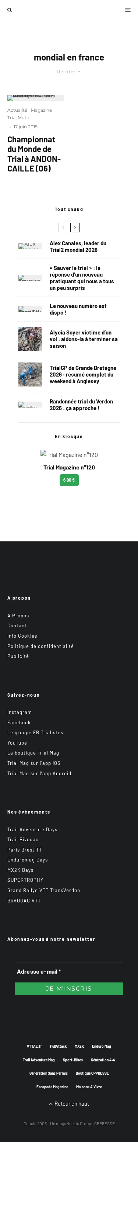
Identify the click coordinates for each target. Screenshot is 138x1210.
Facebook (19, 722)
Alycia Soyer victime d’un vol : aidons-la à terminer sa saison (84, 339)
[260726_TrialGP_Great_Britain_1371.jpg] (30, 339)
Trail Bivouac (23, 839)
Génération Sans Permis (48, 1073)
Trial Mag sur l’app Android (39, 773)
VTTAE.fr (34, 1046)
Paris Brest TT (24, 850)
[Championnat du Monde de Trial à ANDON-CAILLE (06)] (35, 98)
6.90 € (69, 479)
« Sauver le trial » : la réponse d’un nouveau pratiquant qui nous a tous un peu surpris (82, 277)
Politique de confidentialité (40, 646)
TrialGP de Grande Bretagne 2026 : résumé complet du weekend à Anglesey (83, 374)
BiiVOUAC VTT (24, 901)
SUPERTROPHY (25, 880)
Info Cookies (22, 636)
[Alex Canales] (30, 246)
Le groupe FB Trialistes (35, 732)
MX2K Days (20, 870)
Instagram (19, 712)
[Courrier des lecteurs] (30, 278)
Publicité (18, 656)
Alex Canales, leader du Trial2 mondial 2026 (78, 246)
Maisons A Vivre (89, 1087)
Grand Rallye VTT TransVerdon (43, 890)
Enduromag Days (27, 860)
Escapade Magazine (52, 1087)
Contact (17, 625)
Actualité (17, 110)
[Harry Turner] (30, 374)
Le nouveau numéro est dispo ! (78, 309)
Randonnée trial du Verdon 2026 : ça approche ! (81, 404)
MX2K (79, 1046)
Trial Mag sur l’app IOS (34, 763)
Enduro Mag (101, 1046)
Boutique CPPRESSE (92, 1073)
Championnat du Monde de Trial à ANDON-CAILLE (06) (34, 153)
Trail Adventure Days (32, 829)
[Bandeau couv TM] (30, 309)
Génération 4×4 (103, 1060)
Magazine (41, 110)
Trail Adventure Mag (39, 1060)
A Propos (18, 615)
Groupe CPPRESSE (97, 1123)
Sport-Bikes (73, 1060)
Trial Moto (18, 117)
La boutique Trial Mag (33, 753)
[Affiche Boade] (30, 405)
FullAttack (58, 1046)
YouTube (17, 743)
